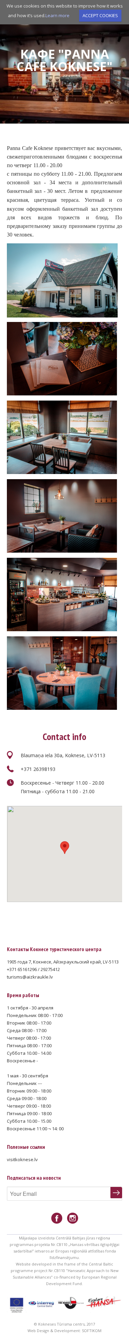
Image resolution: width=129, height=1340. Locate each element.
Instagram (72, 1218)
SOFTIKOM (91, 1330)
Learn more (57, 15)
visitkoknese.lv (22, 1159)
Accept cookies (100, 15)
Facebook (56, 1218)
